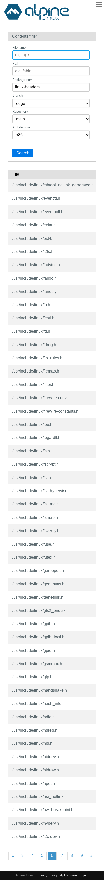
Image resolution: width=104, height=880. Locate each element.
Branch (17, 95)
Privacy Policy (47, 875)
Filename (19, 47)
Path (15, 63)
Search (22, 153)
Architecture (21, 127)
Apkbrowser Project (74, 875)
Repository (20, 111)
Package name (23, 80)
